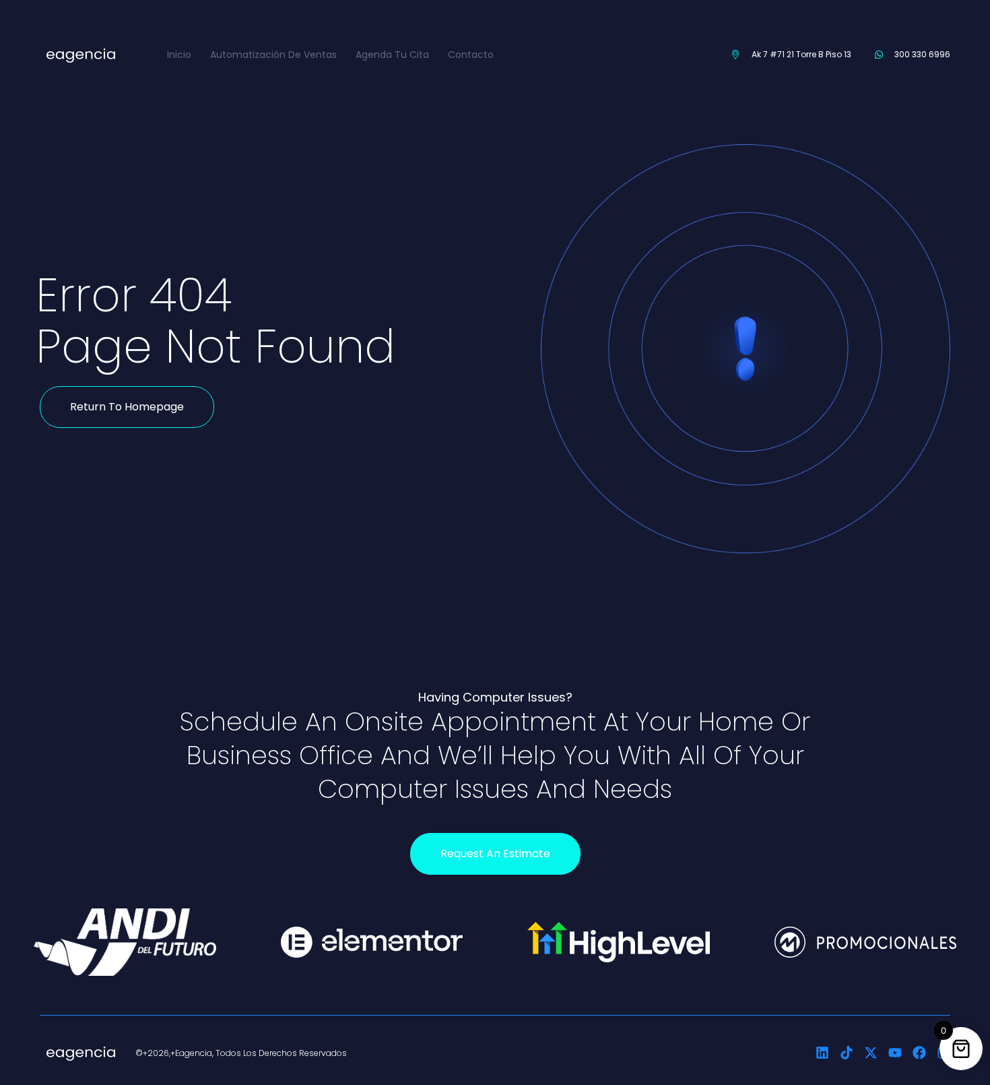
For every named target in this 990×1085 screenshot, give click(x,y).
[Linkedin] (822, 1052)
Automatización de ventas (273, 54)
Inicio (179, 54)
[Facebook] (919, 1052)
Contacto (471, 54)
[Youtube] (895, 1052)
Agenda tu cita (392, 54)
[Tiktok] (846, 1052)
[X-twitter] (871, 1052)
